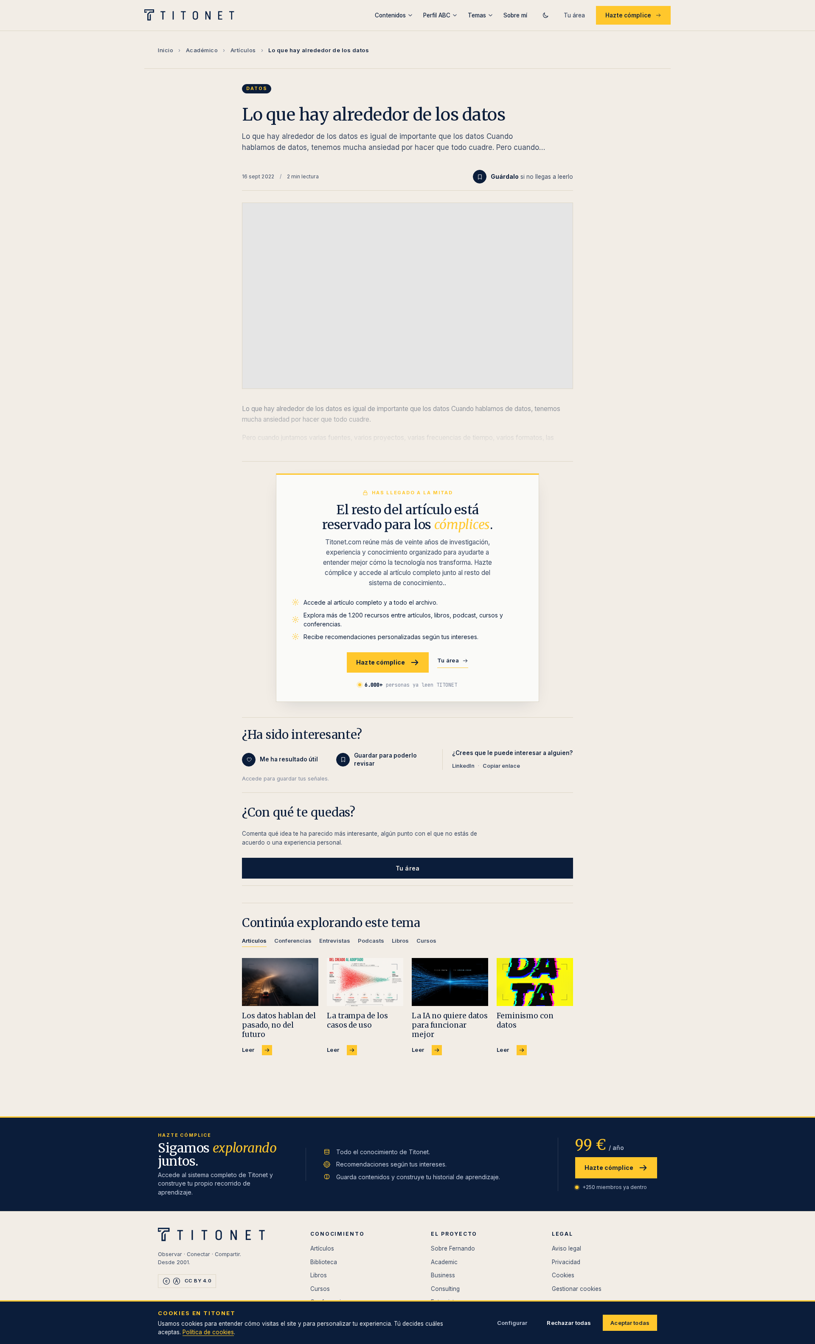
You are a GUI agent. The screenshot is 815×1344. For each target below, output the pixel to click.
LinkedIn (463, 766)
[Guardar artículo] (479, 176)
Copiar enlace (501, 766)
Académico (202, 50)
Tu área (574, 15)
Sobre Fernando (453, 1248)
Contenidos (390, 15)
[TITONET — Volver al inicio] (192, 15)
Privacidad (566, 1262)
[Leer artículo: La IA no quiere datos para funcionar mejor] (450, 982)
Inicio (165, 50)
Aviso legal (566, 1248)
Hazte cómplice (628, 15)
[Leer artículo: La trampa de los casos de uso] (365, 982)
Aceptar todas (629, 1322)
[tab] (254, 942)
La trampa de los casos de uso (357, 1020)
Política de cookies (208, 1332)
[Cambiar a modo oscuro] (545, 15)
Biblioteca (323, 1262)
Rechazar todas (569, 1322)
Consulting (445, 1288)
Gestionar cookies (576, 1288)
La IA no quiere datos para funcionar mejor (450, 1025)
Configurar (512, 1322)
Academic (444, 1262)
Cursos (320, 1288)
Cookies (563, 1275)
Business (443, 1275)
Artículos (243, 50)
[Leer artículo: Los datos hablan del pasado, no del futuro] (280, 982)
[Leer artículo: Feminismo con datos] (535, 982)
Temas (477, 15)
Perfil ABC (436, 15)
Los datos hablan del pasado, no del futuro (279, 1025)
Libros (318, 1275)
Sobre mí (515, 15)
